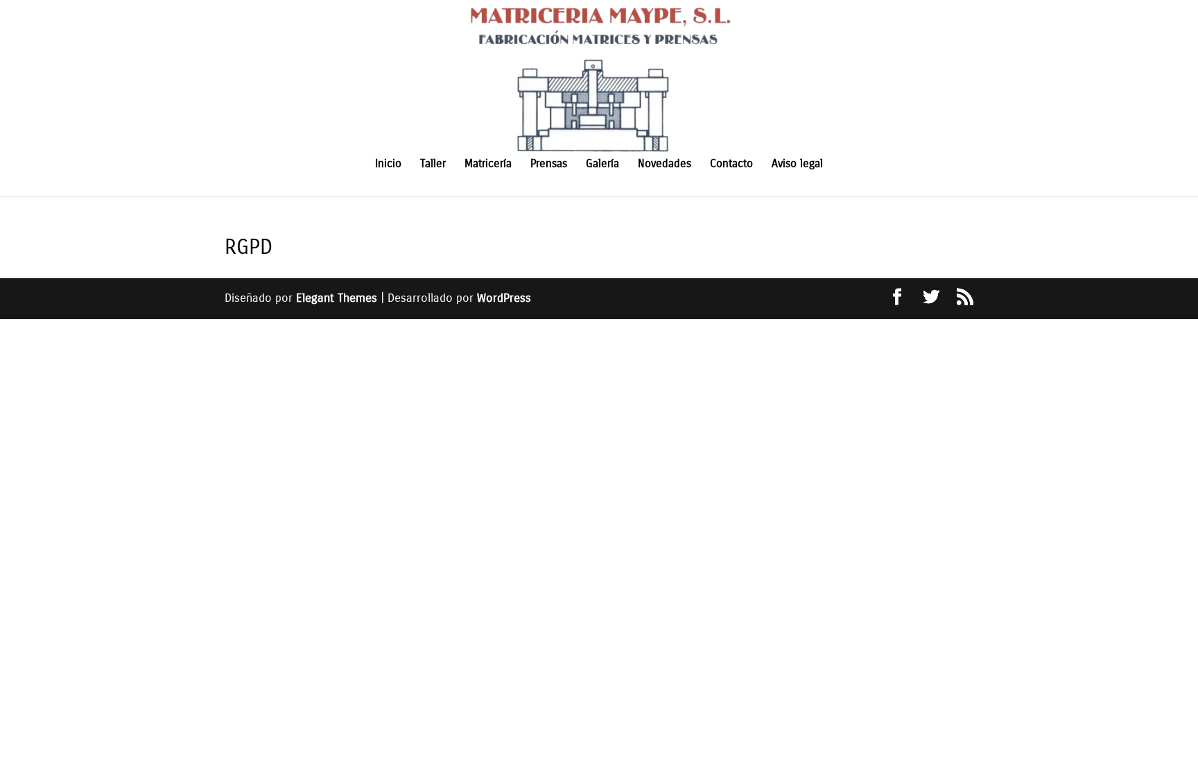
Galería (602, 164)
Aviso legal (797, 164)
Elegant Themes (336, 298)
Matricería (488, 164)
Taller (433, 164)
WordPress (504, 298)
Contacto (731, 164)
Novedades (664, 164)
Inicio (388, 164)
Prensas (548, 164)
